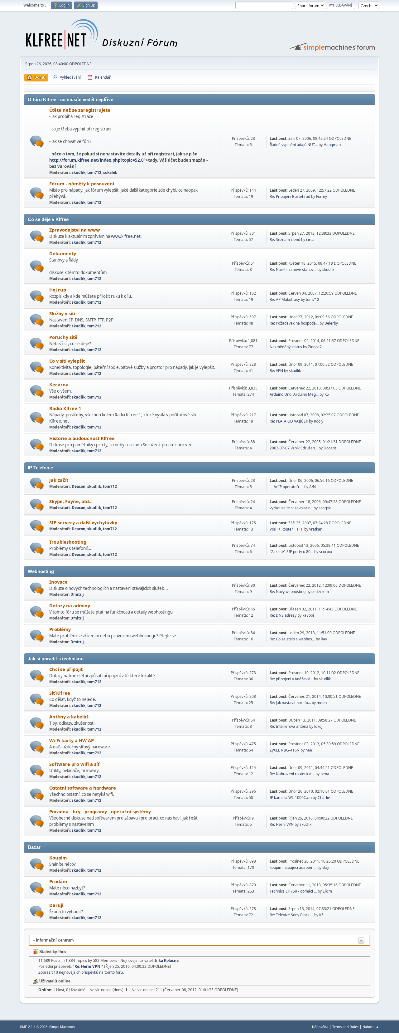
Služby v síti (62, 313)
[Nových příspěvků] (37, 142)
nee (308, 750)
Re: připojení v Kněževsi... (291, 679)
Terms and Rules (345, 1026)
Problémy (60, 629)
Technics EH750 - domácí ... (293, 891)
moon (322, 702)
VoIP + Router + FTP (286, 529)
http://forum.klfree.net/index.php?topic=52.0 (96, 160)
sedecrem (320, 591)
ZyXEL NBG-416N (285, 750)
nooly (318, 421)
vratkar (315, 529)
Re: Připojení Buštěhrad (290, 196)
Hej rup (57, 289)
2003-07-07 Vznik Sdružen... (294, 448)
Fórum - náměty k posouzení (81, 183)
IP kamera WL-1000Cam (291, 797)
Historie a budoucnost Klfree (82, 438)
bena (324, 773)
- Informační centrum (53, 940)
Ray (324, 639)
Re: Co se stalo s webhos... (292, 639)
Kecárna (59, 384)
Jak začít (58, 480)
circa (310, 239)
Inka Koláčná (167, 960)
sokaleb (110, 172)
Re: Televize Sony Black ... (291, 915)
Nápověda (320, 1026)
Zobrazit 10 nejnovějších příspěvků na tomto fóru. (81, 972)
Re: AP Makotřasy (285, 299)
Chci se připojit (66, 669)
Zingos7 (315, 347)
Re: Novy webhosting (287, 591)
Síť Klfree (59, 693)
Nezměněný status (286, 347)
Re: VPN (276, 370)
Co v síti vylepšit (67, 361)
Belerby (331, 323)
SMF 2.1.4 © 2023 (33, 1027)
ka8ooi (308, 615)
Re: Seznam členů (285, 239)
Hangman (332, 144)
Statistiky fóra (52, 951)
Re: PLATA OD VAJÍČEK (289, 421)
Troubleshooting (67, 542)
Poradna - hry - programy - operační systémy (100, 811)
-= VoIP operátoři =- (286, 486)
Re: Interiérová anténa (289, 726)
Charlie (324, 797)
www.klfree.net (126, 236)
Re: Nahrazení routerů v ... (292, 773)
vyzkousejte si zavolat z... (291, 508)
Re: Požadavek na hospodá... (294, 323)
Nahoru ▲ (371, 1026)
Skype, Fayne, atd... (71, 501)
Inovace (58, 582)
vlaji (325, 867)
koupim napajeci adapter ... (293, 867)
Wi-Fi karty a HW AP (71, 740)
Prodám (58, 881)
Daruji (56, 905)
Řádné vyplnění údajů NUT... (294, 144)
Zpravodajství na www (74, 230)
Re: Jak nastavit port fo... (290, 702)
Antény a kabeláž (69, 716)
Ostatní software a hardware (82, 788)
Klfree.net (59, 421)
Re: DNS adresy (283, 615)
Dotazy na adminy (69, 605)
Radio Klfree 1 (65, 408)
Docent (330, 448)
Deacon (78, 486)
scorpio (325, 508)
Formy (321, 196)
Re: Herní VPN (282, 824)
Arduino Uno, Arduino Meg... (294, 394)
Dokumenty (62, 253)
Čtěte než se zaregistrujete (79, 110)
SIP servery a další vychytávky (83, 522)
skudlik (78, 172)
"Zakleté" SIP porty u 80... (291, 551)
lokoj (318, 726)
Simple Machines (62, 1027)
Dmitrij (77, 594)
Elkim (327, 891)
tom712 (94, 172)
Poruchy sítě (63, 337)
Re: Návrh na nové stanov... (293, 269)
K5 (326, 394)
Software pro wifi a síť (74, 764)
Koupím (58, 857)
